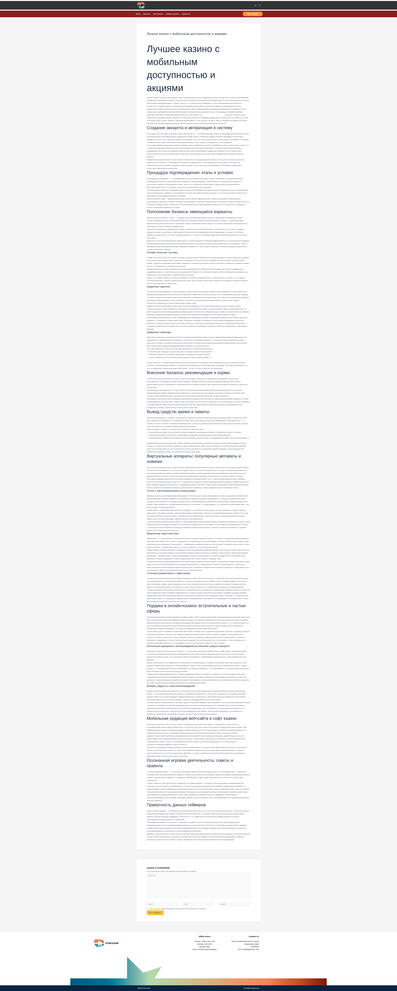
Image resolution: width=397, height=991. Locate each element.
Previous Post (143, 854)
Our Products (158, 14)
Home (138, 14)
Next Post (255, 854)
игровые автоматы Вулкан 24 (213, 115)
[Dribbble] (260, 5)
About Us (146, 14)
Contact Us (186, 14)
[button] (253, 14)
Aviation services (172, 14)
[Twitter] (256, 5)
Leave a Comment (153, 38)
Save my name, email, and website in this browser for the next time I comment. (178, 909)
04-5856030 (255, 947)
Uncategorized (166, 38)
